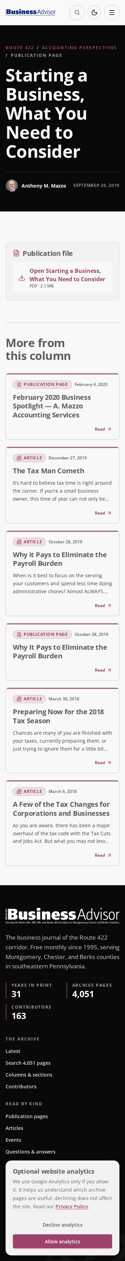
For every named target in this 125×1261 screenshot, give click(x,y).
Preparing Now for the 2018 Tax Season (58, 716)
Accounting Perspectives (79, 48)
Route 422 (20, 48)
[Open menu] (111, 12)
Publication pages (27, 1116)
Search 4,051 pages (28, 1063)
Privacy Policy (72, 1206)
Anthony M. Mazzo (44, 185)
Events (13, 1140)
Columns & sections (29, 1074)
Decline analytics (63, 1224)
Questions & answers (31, 1151)
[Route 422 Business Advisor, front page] (31, 12)
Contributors (21, 1086)
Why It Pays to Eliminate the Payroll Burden (60, 651)
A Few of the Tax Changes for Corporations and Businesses (61, 808)
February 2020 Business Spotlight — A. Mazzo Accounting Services (52, 406)
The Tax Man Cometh (48, 470)
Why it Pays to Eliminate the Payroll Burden (60, 559)
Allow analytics (62, 1241)
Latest (13, 1051)
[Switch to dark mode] (94, 12)
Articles (14, 1128)
